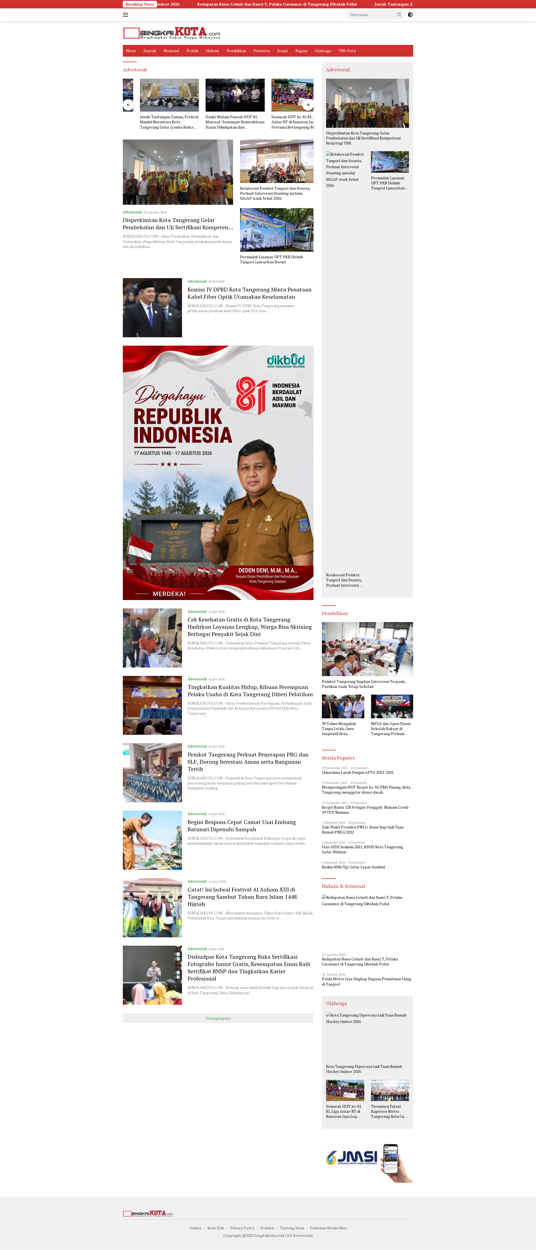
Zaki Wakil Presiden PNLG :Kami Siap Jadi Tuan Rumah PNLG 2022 (362, 830)
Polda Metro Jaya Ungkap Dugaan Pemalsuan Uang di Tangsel (366, 981)
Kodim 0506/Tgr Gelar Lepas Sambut (353, 867)
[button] (399, 14)
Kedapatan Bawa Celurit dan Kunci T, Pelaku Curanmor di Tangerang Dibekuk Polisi (212, 4)
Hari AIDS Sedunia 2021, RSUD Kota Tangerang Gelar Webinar (362, 849)
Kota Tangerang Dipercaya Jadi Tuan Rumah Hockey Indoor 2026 (364, 1069)
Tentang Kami (292, 1227)
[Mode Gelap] (410, 15)
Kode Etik (215, 1227)
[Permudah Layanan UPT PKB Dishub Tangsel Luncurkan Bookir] (277, 230)
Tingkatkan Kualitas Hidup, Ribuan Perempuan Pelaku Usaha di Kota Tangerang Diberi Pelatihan (250, 690)
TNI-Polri (347, 50)
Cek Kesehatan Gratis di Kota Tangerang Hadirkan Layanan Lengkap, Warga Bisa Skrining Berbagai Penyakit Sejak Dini (250, 627)
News (131, 50)
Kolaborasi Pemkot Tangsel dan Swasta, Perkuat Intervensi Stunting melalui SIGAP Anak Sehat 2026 (275, 193)
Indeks (196, 1227)
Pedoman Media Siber (329, 1227)
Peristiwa (261, 50)
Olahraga (323, 50)
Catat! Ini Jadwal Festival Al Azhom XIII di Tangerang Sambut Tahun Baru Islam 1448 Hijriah (242, 897)
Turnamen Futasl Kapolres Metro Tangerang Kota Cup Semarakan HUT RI (389, 1111)
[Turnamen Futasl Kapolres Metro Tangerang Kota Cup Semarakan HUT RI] (390, 1090)
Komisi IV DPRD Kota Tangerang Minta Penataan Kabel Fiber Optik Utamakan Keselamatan (250, 293)
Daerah (149, 50)
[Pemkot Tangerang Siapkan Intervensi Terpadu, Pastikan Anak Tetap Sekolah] (367, 649)
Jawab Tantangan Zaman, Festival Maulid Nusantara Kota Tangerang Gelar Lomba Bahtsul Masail (403, 4)
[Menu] (126, 15)
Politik (192, 50)
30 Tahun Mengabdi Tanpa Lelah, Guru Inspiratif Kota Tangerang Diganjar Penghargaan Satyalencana (339, 728)
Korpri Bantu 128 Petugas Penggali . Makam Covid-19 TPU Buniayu (366, 810)
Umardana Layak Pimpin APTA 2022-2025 (358, 772)
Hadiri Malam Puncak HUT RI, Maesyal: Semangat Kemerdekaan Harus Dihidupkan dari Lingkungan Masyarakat (218, 122)
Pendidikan (236, 50)
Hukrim (212, 50)
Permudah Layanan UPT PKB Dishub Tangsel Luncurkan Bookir (271, 259)
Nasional (171, 50)
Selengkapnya (218, 1018)
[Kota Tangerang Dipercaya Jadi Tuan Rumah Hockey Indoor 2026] (367, 1036)
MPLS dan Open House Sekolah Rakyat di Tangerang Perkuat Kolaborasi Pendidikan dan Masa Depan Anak (391, 728)
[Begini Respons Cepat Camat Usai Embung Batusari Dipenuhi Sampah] (152, 840)
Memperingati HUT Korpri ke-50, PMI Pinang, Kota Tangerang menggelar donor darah (366, 790)
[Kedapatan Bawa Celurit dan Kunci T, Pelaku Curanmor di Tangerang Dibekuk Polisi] (367, 921)
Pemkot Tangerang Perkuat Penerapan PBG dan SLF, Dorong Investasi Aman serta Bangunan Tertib (248, 762)
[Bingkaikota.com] (172, 32)
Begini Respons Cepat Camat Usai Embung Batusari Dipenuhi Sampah (242, 825)
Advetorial (132, 212)
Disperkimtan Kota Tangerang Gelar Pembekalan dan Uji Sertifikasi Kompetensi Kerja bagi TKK (178, 227)
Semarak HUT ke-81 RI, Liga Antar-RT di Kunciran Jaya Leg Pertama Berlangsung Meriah (280, 121)
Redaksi (267, 1227)
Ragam (301, 50)
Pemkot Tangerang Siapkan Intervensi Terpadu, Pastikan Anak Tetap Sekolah (363, 684)
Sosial (282, 50)
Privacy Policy (242, 1227)
